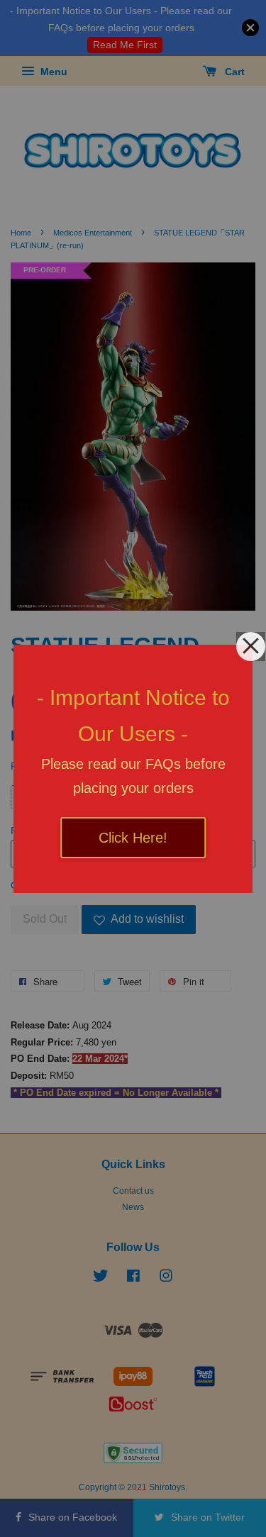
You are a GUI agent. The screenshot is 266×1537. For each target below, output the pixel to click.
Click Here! (133, 837)
